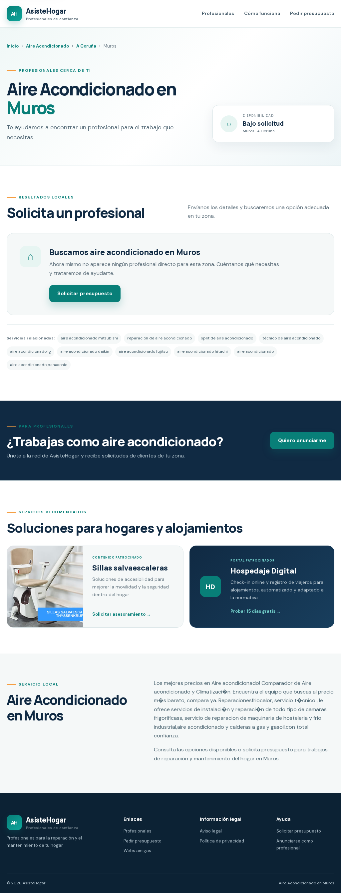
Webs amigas (137, 850)
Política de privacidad (222, 841)
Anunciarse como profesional (294, 844)
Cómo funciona (262, 13)
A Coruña (86, 46)
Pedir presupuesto (312, 13)
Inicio (13, 46)
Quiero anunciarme (302, 440)
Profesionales (218, 13)
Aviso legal (211, 831)
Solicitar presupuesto (85, 293)
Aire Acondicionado (47, 46)
